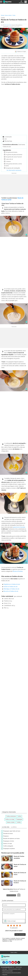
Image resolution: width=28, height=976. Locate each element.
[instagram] (9, 962)
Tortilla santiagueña (8, 846)
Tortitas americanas (11, 816)
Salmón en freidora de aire (10, 587)
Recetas (2, 15)
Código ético (4, 974)
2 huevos (8, 161)
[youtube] (12, 962)
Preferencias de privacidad (7, 971)
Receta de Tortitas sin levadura (20, 882)
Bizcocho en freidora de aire (11, 591)
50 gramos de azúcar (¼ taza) (14, 157)
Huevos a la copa (7, 844)
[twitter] (6, 962)
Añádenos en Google (21, 51)
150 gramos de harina (11, 152)
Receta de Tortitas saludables (19, 857)
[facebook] (3, 962)
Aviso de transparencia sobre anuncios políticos (11, 972)
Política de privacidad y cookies (14, 969)
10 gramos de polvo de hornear (14, 155)
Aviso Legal (4, 969)
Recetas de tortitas (18, 571)
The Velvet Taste (8, 25)
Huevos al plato (11, 822)
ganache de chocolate (19, 527)
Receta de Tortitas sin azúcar (20, 865)
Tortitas (13, 15)
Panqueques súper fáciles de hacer (11, 831)
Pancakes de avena (8, 834)
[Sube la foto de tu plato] (19, 895)
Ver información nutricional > (14, 170)
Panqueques (19, 819)
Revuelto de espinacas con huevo (11, 839)
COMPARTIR (21, 3)
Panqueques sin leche (8, 841)
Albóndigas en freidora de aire (11, 589)
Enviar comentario (20, 935)
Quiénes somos (19, 967)
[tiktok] (18, 962)
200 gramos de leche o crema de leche (13, 165)
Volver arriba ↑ (14, 952)
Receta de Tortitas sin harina (20, 874)
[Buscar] (26, 2)
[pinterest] (15, 962)
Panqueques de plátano (9, 849)
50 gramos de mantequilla (13, 168)
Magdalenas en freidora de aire (12, 584)
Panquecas (6, 836)
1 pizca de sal (9, 159)
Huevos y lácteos (8, 15)
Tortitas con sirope (9, 819)
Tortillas (19, 822)
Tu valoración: (14, 928)
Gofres (19, 816)
